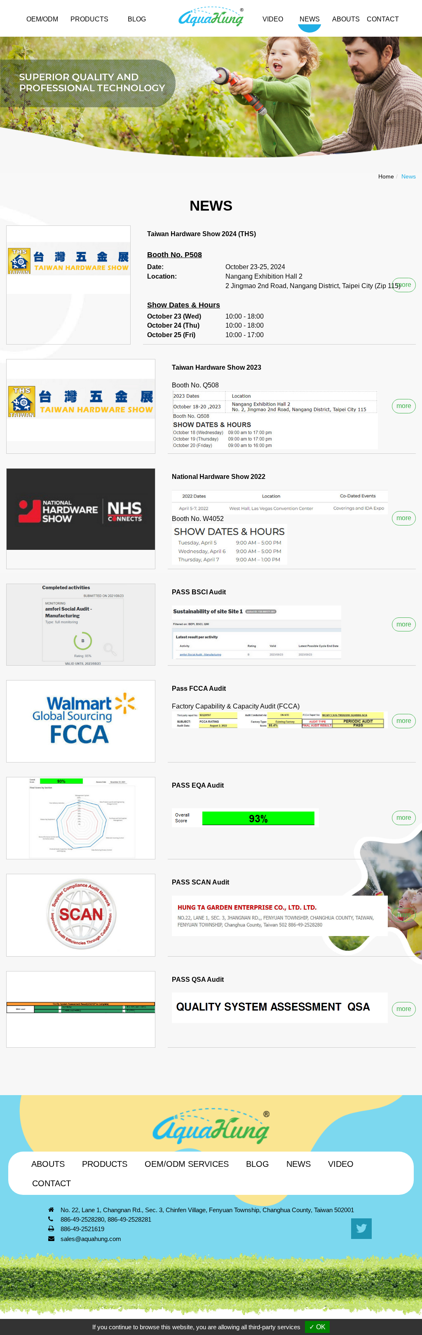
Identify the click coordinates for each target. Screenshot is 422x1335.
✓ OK (317, 1326)
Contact (51, 1183)
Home (386, 176)
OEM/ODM (42, 19)
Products (104, 1163)
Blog (137, 19)
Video (273, 19)
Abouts (346, 19)
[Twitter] (361, 1228)
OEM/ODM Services (187, 1163)
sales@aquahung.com (91, 1238)
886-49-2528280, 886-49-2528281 (106, 1219)
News (310, 19)
